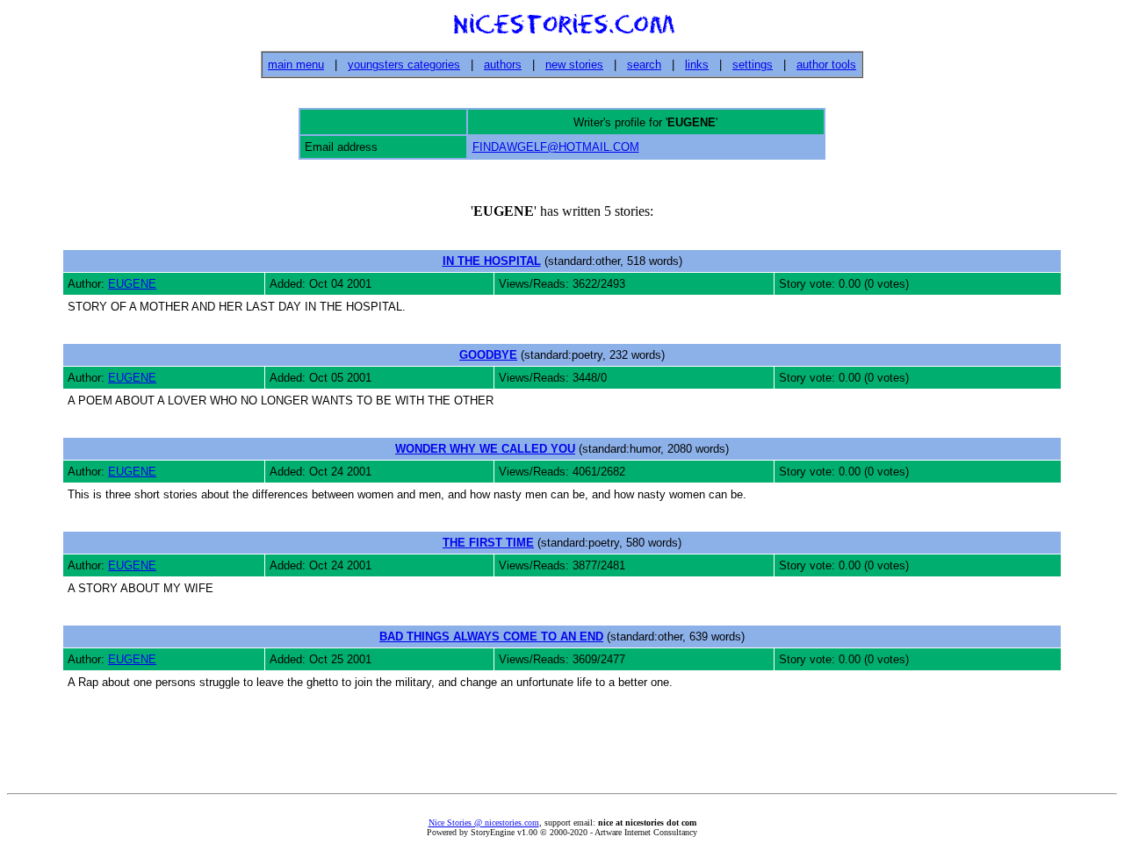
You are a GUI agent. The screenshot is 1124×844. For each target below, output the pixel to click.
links (697, 64)
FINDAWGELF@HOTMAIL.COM (555, 147)
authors (503, 64)
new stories (574, 64)
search (644, 64)
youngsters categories (404, 64)
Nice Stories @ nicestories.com (484, 822)
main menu (296, 64)
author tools (826, 64)
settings (752, 64)
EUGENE (132, 283)
